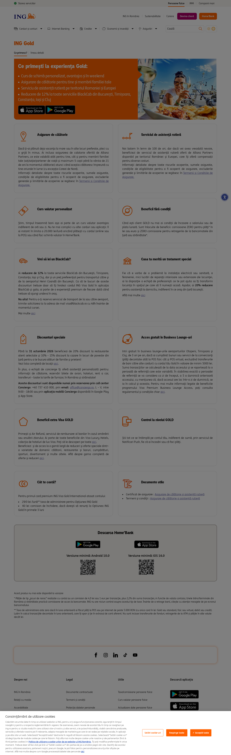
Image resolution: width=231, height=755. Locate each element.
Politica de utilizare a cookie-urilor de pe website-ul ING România (60, 741)
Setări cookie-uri (153, 732)
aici (82, 751)
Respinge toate (176, 732)
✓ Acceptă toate (201, 732)
